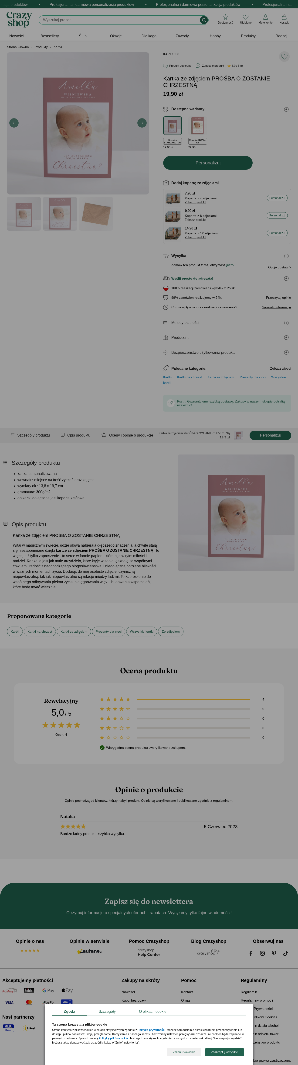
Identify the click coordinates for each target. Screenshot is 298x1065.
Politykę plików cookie (113, 1038)
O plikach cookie (152, 1011)
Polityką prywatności (151, 1030)
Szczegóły (107, 1011)
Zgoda (69, 1011)
